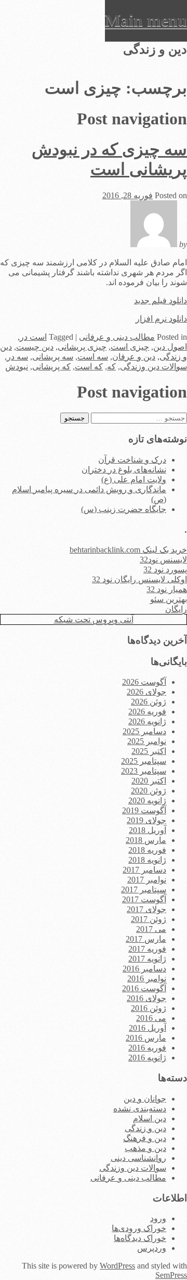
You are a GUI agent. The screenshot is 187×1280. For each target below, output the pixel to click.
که (111, 366)
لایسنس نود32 (163, 559)
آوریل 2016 (147, 1027)
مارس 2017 (146, 939)
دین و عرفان (133, 356)
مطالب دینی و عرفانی (117, 336)
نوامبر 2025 (146, 741)
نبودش (16, 366)
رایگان (176, 609)
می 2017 (151, 929)
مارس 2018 (146, 840)
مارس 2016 (146, 1037)
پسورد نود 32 (165, 569)
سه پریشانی (52, 356)
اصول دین (170, 346)
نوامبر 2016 (146, 978)
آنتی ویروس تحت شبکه (93, 619)
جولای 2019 (146, 820)
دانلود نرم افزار (161, 318)
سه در (17, 356)
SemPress (171, 1275)
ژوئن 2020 (148, 790)
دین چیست (35, 346)
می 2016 (151, 1018)
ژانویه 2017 (147, 958)
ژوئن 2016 (148, 1008)
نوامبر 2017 (146, 879)
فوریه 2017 (147, 948)
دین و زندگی (145, 1128)
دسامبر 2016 (144, 968)
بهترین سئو (168, 599)
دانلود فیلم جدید (160, 300)
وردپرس (151, 1248)
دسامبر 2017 (144, 869)
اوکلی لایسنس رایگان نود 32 (139, 579)
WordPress (117, 1265)
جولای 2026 (146, 691)
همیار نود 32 (166, 589)
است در (33, 336)
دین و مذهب (145, 1148)
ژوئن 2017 (148, 919)
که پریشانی (51, 366)
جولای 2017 (146, 909)
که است (89, 366)
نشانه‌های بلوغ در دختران (124, 469)
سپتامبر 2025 (143, 761)
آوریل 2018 (147, 830)
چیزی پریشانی (82, 346)
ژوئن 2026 (148, 701)
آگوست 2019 (144, 810)
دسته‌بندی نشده (139, 1108)
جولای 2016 (146, 998)
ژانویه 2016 (147, 1057)
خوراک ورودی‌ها (139, 1228)
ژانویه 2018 (147, 859)
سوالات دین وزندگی (153, 366)
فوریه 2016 (147, 1047)
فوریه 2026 (147, 711)
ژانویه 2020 (147, 800)
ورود (158, 1218)
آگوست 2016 (144, 988)
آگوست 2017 (144, 899)
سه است (92, 356)
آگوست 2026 (144, 681)
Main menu (146, 20)
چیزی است (130, 346)
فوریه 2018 (147, 850)
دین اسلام (149, 1118)
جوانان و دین (145, 1098)
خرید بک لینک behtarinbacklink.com (128, 549)
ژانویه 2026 (147, 721)
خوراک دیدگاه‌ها (140, 1238)
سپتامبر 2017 (143, 889)
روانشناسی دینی (138, 1158)
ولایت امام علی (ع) (133, 479)
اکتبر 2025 (148, 751)
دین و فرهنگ (144, 1138)
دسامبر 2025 (144, 731)
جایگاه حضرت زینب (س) (123, 509)
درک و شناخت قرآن (132, 459)
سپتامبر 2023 (143, 770)
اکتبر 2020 (148, 780)
